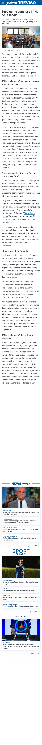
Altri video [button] (35, 653)
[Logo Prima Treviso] (21, 3)
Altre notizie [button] (34, 545)
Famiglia (31, 110)
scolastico (34, 76)
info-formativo (31, 373)
